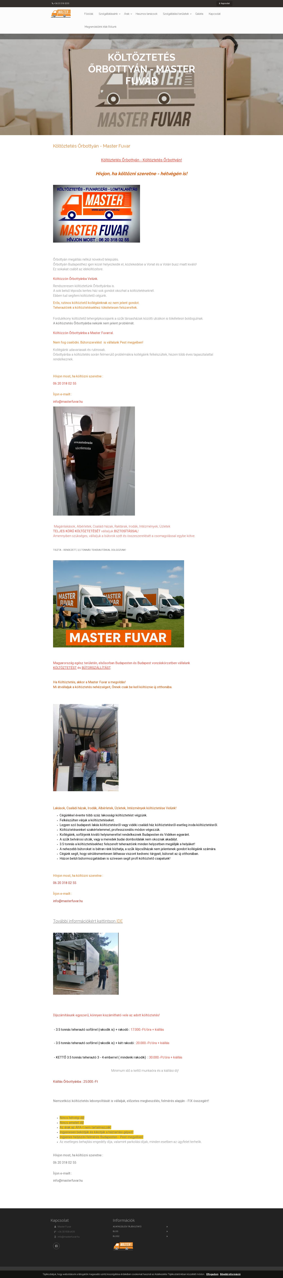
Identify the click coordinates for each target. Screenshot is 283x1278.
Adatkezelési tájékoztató (127, 1226)
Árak (126, 13)
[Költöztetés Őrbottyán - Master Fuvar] (61, 13)
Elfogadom (212, 1274)
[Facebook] (56, 1246)
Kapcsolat (225, 3)
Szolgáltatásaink (108, 13)
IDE (119, 921)
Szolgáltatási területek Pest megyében (102, 36)
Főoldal (88, 13)
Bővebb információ (230, 1274)
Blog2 (116, 1236)
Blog (115, 1231)
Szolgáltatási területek (176, 13)
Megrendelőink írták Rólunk (100, 26)
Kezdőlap (55, 36)
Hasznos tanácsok (146, 13)
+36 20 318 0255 (61, 3)
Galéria (199, 13)
